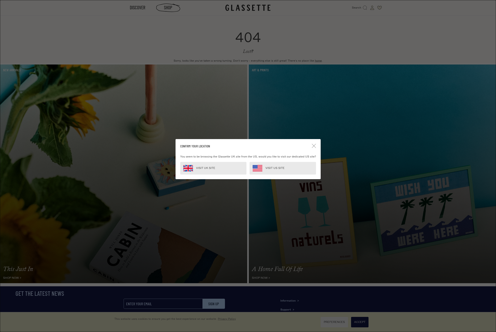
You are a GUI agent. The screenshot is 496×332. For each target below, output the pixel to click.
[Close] (314, 146)
